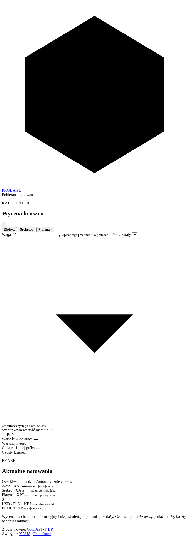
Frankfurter (42, 534)
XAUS (24, 534)
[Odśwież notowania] (4, 224)
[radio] (9, 229)
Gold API (34, 529)
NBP (49, 529)
